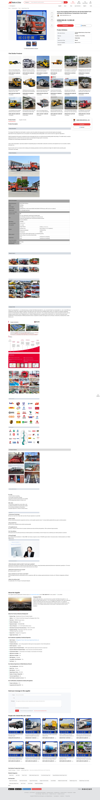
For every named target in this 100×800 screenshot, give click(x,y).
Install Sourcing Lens (37, 789)
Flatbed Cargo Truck (73, 780)
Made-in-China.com (45, 793)
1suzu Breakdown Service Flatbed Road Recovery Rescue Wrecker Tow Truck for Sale (15, 111)
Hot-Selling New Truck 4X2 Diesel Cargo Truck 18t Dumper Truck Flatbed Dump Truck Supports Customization (84, 111)
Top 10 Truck (23, 783)
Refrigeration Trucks (20, 640)
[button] (62, 2)
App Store (11, 789)
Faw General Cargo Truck (45, 775)
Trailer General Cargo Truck (34, 775)
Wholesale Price (56, 792)
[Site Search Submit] (66, 2)
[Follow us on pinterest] (89, 789)
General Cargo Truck (25, 8)
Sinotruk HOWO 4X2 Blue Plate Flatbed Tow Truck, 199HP (14, 91)
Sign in (90, 3)
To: (14, 698)
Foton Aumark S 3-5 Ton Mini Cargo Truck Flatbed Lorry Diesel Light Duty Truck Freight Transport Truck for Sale (71, 70)
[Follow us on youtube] (87, 789)
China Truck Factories (13, 780)
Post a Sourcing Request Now (40, 710)
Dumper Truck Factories (44, 780)
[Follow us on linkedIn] (91, 789)
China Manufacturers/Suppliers (41, 792)
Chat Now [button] (84, 25)
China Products (32, 792)
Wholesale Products (50, 792)
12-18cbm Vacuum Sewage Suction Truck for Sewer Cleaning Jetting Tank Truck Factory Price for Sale (15, 759)
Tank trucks (26, 640)
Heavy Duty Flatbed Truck (13, 783)
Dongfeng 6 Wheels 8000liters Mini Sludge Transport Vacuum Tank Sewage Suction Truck (32, 759)
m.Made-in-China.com (52, 793)
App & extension (77, 5)
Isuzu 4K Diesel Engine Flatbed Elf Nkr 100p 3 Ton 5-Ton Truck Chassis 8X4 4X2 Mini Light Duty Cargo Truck (71, 111)
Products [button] (27, 2)
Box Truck (18, 775)
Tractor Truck (24, 775)
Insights (74, 792)
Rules (91, 5)
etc (38, 640)
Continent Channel (63, 792)
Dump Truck (11, 775)
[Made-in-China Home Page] (14, 2)
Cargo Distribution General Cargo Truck (60, 775)
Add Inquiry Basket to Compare (31, 48)
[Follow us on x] (84, 789)
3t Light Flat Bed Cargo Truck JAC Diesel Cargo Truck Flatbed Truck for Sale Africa (85, 91)
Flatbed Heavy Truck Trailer (84, 780)
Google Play (18, 789)
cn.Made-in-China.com (60, 793)
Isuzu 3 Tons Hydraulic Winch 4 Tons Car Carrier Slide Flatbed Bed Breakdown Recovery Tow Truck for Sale (43, 111)
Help (71, 5)
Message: (13, 701)
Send (17, 710)
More (9, 785)
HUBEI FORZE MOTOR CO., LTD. (65, 15)
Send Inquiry (65, 25)
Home (9, 8)
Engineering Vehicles (33, 640)
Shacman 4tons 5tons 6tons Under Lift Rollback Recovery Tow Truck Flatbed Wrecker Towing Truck (85, 70)
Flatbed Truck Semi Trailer (62, 780)
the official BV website (35, 594)
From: (14, 695)
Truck (19, 8)
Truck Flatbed (53, 780)
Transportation (14, 8)
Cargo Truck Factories (33, 780)
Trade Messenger (26, 789)
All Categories (12, 5)
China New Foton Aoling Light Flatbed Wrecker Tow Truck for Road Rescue (70, 91)
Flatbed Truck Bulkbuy (39, 783)
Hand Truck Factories (23, 780)
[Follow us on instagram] (86, 789)
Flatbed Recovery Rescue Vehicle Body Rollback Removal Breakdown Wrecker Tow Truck (29, 91)
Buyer (65, 5)
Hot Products (26, 792)
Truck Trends (30, 783)
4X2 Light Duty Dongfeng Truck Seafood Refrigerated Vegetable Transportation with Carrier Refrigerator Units (32, 736)
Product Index (70, 792)
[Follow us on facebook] (82, 789)
